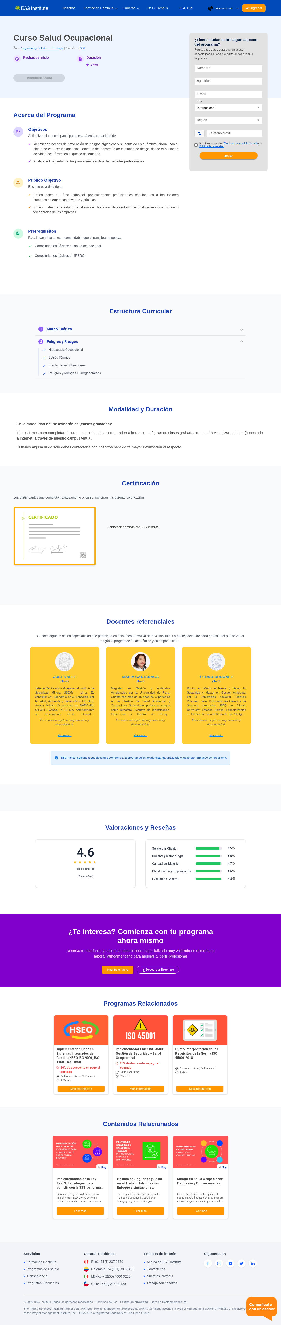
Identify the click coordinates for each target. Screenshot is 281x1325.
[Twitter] (241, 1263)
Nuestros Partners (160, 1276)
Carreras (131, 8)
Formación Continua (101, 8)
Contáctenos (156, 1269)
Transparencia (37, 1276)
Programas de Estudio (43, 1269)
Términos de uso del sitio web (241, 143)
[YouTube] (230, 1263)
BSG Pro (185, 8)
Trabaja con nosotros (162, 1283)
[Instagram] (219, 1263)
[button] (140, 329)
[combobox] (228, 108)
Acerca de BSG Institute (164, 1262)
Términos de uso (106, 1301)
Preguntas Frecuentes (43, 1283)
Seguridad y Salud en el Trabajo (42, 48)
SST (83, 48)
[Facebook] (208, 1263)
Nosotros (68, 8)
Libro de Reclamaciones (167, 1301)
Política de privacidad (211, 146)
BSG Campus (158, 8)
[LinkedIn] (253, 1263)
